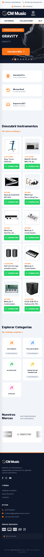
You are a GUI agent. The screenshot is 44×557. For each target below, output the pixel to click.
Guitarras (9, 21)
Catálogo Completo (9, 490)
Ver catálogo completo (12, 332)
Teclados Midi (26, 21)
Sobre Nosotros (8, 494)
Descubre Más (14, 51)
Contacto (28, 6)
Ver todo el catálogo (11, 131)
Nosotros (17, 6)
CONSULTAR (13, 166)
